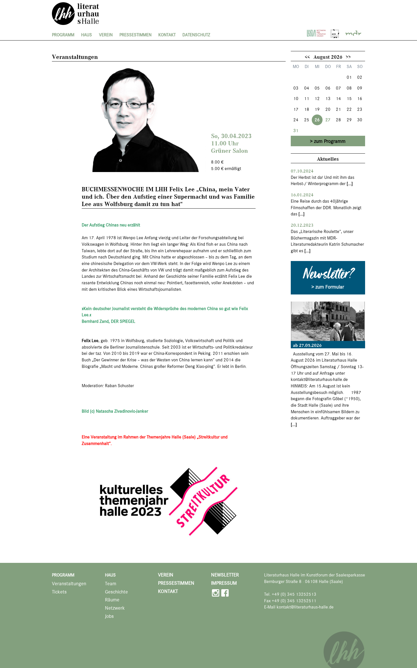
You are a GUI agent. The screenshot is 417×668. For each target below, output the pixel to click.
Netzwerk (115, 608)
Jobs (109, 616)
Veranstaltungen (69, 584)
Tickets (59, 592)
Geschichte (116, 592)
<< (307, 57)
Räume (112, 600)
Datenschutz (196, 35)
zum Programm (330, 141)
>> (348, 57)
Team (110, 584)
